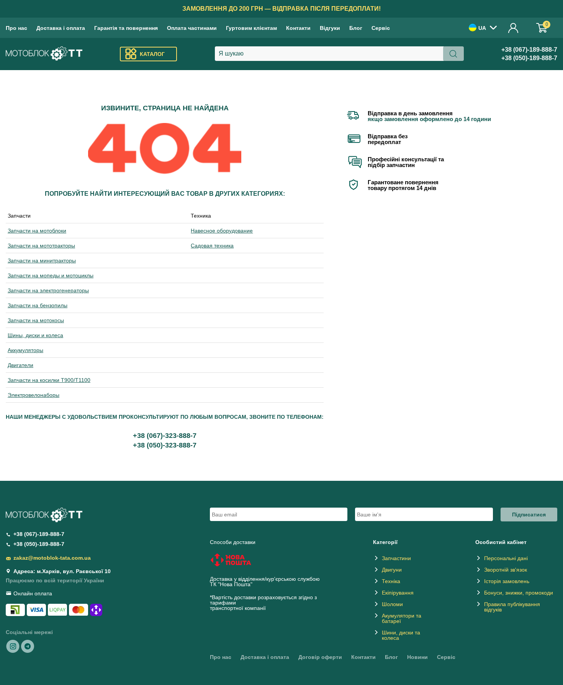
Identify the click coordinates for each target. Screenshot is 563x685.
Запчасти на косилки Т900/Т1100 (49, 380)
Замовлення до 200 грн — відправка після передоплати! (281, 8)
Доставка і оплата (60, 28)
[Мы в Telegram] (27, 646)
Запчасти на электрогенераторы (48, 290)
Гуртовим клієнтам (251, 28)
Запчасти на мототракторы (41, 246)
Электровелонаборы (33, 395)
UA (482, 28)
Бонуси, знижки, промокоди (518, 593)
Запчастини (396, 558)
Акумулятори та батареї (401, 618)
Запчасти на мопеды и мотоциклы (50, 275)
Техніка (391, 581)
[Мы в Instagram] (13, 646)
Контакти (298, 28)
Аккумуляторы (25, 350)
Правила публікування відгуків (512, 607)
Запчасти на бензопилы (37, 305)
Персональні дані (506, 558)
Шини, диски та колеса (401, 635)
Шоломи (392, 604)
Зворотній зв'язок (505, 570)
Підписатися (529, 514)
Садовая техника (212, 246)
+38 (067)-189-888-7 (529, 49)
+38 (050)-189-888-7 (529, 58)
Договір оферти (320, 657)
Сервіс (381, 28)
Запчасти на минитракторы (42, 260)
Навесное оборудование (222, 231)
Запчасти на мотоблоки (37, 231)
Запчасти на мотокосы (36, 320)
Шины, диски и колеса (35, 335)
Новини (417, 657)
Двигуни (392, 570)
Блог (355, 28)
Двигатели (20, 365)
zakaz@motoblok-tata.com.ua (52, 558)
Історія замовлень (506, 581)
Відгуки (330, 28)
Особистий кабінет (513, 27)
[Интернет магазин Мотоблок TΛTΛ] (44, 54)
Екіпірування (398, 593)
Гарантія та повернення (126, 28)
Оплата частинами (192, 28)
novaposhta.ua (272, 584)
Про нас (16, 28)
